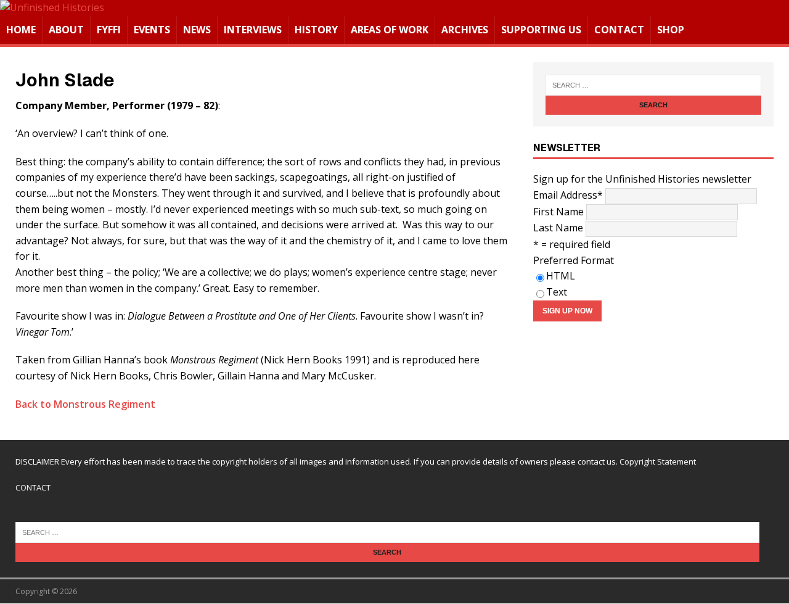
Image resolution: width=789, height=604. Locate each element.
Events (152, 29)
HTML (560, 276)
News (197, 29)
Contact (619, 29)
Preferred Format (573, 260)
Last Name (558, 227)
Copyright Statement (657, 461)
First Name (558, 211)
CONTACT (33, 487)
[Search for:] (653, 85)
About (66, 29)
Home (21, 29)
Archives (464, 29)
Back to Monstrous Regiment (85, 404)
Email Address (568, 195)
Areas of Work (389, 29)
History (316, 29)
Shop (670, 29)
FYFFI (109, 29)
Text (556, 292)
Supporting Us (541, 29)
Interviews (253, 29)
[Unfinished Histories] (52, 7)
